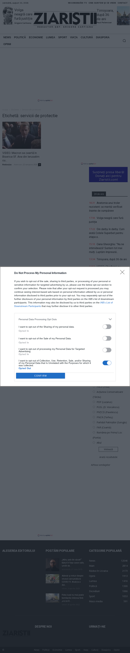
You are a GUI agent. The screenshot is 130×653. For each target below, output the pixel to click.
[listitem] (65, 319)
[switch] (107, 326)
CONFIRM (40, 375)
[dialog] (65, 326)
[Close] (123, 273)
